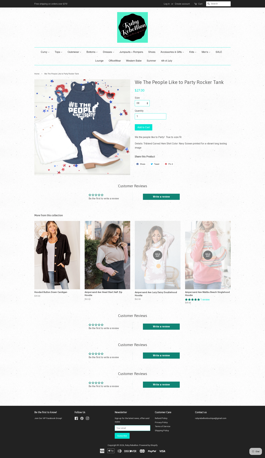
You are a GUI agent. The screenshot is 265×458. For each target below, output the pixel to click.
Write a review (161, 196)
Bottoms (91, 52)
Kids (192, 52)
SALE (219, 52)
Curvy (44, 52)
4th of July (166, 60)
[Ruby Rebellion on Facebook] (76, 419)
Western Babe (134, 60)
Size (137, 97)
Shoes (151, 52)
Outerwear (74, 52)
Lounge (99, 60)
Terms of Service (162, 426)
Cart (200, 3)
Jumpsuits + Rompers (131, 52)
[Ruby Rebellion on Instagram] (87, 419)
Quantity (139, 110)
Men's (205, 52)
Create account (182, 3)
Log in (167, 3)
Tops (58, 52)
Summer (151, 60)
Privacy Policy (161, 422)
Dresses (108, 52)
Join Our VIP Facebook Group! (48, 418)
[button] (192, 299)
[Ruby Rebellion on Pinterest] (82, 419)
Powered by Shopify (148, 445)
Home (36, 73)
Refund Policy (161, 418)
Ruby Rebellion (131, 445)
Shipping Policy (162, 430)
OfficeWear (115, 60)
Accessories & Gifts (171, 52)
